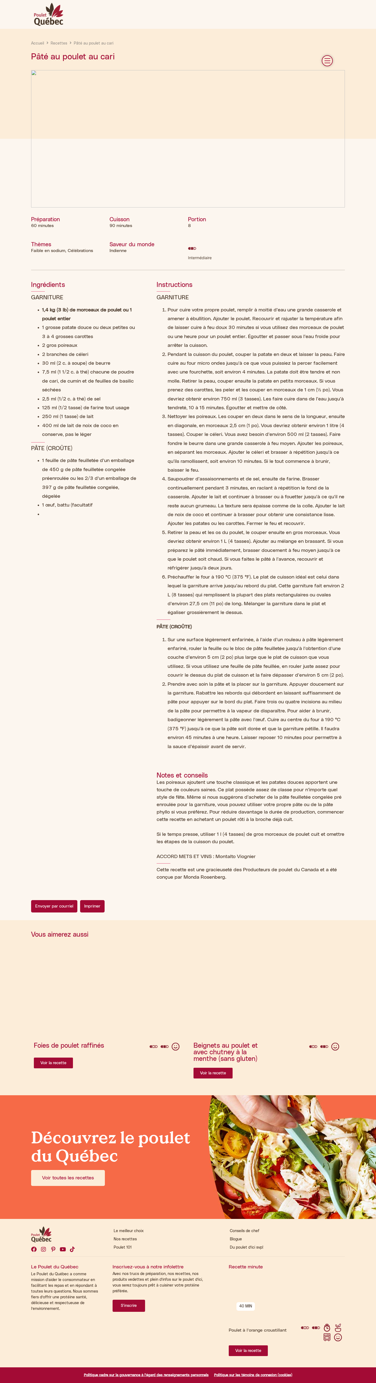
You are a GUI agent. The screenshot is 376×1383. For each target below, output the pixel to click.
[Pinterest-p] (53, 1249)
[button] (327, 60)
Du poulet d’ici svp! (246, 1247)
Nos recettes (125, 1239)
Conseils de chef (244, 1231)
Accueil (37, 43)
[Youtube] (63, 1249)
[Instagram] (43, 1249)
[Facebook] (34, 1249)
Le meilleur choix (129, 1231)
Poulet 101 (123, 1247)
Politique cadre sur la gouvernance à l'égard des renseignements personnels (146, 1375)
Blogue (236, 1239)
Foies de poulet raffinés (69, 1045)
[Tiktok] (72, 1249)
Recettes (59, 43)
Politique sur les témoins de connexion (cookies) (253, 1375)
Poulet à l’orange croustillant (258, 1330)
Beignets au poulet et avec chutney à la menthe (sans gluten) (226, 1052)
